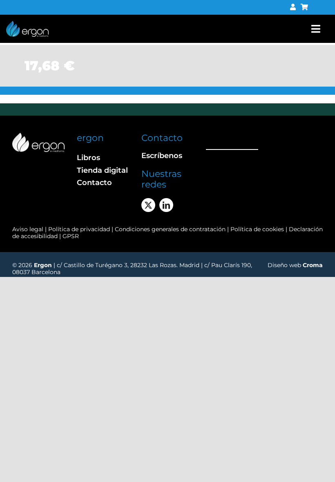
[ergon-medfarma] (27, 24)
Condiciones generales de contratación (170, 229)
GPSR (71, 236)
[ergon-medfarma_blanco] (38, 136)
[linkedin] (166, 205)
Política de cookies (257, 229)
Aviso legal (27, 229)
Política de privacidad (80, 229)
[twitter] (148, 205)
